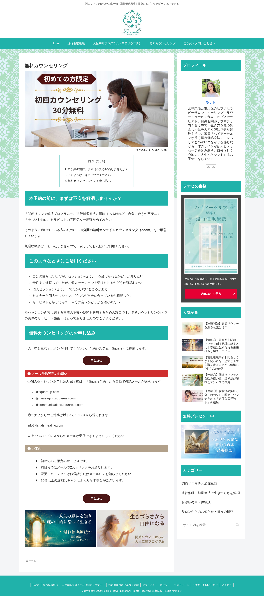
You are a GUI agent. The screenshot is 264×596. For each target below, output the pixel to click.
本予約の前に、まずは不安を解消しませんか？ (98, 169)
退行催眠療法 (50, 584)
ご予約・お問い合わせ (205, 584)
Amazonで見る (211, 293)
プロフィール (181, 584)
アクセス (227, 584)
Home (36, 584)
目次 (91, 161)
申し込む (96, 360)
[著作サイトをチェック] (208, 166)
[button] (237, 525)
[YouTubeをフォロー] (213, 166)
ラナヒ (211, 102)
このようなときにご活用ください (89, 174)
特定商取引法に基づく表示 (123, 584)
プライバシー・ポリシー (156, 584)
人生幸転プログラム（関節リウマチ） (83, 584)
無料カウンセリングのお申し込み (89, 180)
